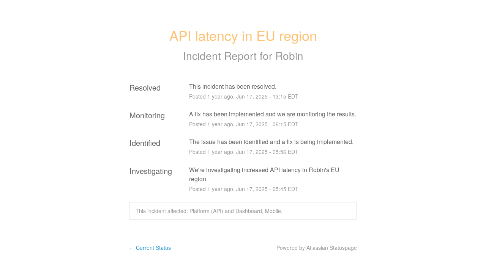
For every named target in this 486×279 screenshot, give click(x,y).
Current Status (150, 247)
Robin (289, 55)
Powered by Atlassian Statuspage (316, 247)
